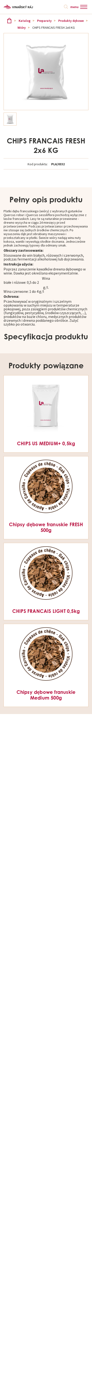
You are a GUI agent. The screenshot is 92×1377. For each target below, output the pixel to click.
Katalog (24, 21)
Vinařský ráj (9, 20)
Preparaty (44, 21)
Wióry (21, 27)
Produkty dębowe (71, 21)
